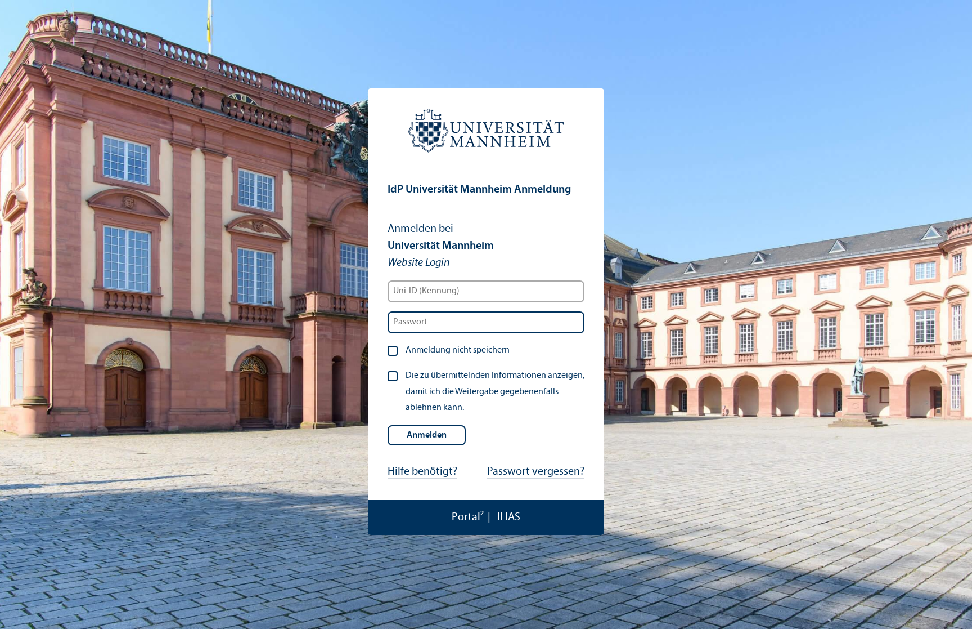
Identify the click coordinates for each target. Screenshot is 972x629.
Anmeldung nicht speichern (458, 350)
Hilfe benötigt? (422, 472)
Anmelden (427, 435)
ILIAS (508, 517)
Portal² (468, 517)
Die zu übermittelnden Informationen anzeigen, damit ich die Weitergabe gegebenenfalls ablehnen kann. (495, 392)
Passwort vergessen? (535, 472)
